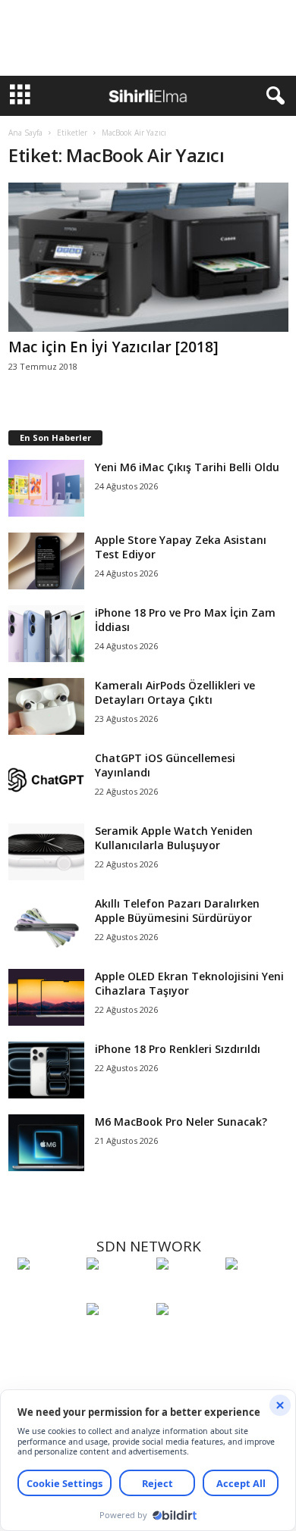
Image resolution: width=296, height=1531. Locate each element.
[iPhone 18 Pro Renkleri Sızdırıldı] (46, 1070)
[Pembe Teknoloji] (117, 1337)
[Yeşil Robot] (187, 1292)
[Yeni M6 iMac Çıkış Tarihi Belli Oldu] (46, 488)
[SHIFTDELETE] (48, 1292)
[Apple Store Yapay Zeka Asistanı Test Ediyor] (46, 561)
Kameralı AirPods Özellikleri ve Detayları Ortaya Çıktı (175, 692)
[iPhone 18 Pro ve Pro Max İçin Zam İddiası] (46, 633)
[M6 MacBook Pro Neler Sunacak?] (46, 1142)
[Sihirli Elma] (117, 1292)
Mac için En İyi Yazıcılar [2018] (113, 347)
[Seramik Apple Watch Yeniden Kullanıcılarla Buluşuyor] (46, 851)
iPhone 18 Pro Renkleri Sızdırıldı (177, 1049)
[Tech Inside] (256, 1292)
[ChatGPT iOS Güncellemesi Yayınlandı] (46, 779)
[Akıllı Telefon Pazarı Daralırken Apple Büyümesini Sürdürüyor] (46, 924)
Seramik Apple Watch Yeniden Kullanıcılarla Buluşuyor (174, 837)
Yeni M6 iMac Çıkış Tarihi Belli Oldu (187, 467)
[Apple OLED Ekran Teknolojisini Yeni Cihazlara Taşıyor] (46, 997)
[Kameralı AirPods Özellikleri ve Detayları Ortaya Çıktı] (46, 706)
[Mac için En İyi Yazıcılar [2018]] (148, 257)
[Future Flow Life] (187, 1337)
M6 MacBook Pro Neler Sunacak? (181, 1121)
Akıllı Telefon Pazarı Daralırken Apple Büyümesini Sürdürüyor (177, 910)
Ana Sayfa (25, 132)
